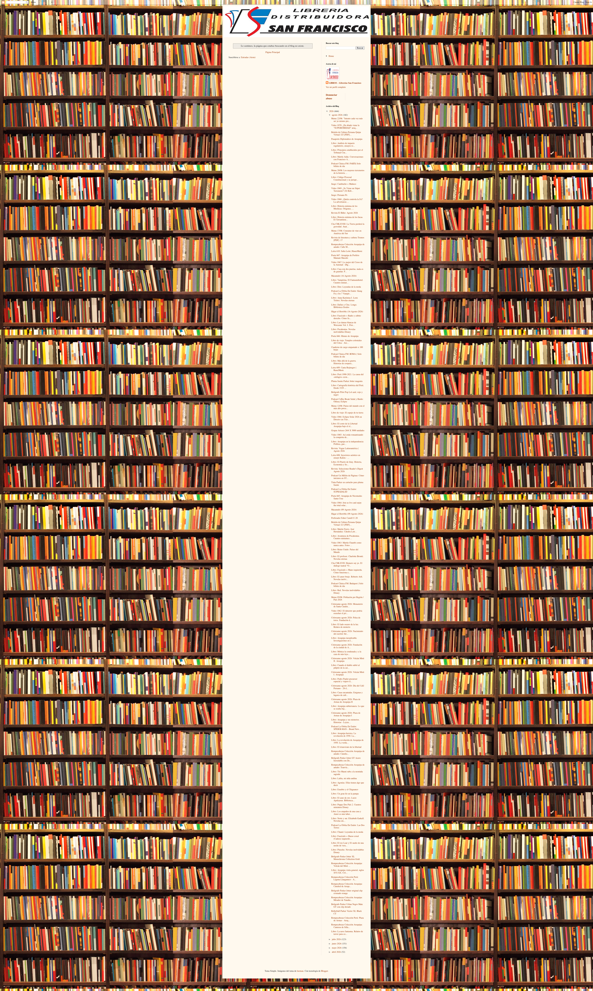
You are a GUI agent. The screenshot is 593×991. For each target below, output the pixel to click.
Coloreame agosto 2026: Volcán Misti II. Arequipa (347, 659)
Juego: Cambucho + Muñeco (343, 183)
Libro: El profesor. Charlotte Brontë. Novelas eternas (347, 557)
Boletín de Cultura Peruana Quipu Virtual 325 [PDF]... (346, 133)
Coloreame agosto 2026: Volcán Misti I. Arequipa (347, 673)
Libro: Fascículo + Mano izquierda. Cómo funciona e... (346, 571)
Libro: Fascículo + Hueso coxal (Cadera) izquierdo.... (345, 837)
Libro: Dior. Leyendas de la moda (346, 286)
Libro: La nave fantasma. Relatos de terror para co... (347, 932)
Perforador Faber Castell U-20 (344, 517)
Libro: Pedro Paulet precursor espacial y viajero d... (344, 680)
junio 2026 (337, 943)
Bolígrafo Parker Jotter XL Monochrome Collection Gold (345, 858)
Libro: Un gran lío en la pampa (345, 793)
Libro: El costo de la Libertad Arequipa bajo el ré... (344, 425)
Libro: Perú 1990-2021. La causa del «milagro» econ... (347, 375)
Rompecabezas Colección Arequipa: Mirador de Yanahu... (346, 898)
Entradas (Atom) (248, 57)
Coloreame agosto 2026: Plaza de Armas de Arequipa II (345, 700)
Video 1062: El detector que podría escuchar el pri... (346, 612)
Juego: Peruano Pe (339, 195)
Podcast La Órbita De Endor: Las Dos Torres (347, 826)
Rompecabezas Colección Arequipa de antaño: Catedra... (347, 752)
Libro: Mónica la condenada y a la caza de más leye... (346, 653)
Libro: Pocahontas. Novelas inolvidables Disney (343, 330)
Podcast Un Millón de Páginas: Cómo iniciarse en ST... (347, 477)
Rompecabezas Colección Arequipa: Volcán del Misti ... (346, 864)
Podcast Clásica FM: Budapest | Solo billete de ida (347, 584)
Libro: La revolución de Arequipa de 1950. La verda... (347, 741)
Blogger (324, 970)
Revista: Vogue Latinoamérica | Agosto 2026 (345, 449)
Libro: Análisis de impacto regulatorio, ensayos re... (343, 144)
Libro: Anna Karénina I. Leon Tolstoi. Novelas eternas (344, 299)
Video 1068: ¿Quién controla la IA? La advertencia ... (347, 200)
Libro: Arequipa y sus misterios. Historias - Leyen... (345, 721)
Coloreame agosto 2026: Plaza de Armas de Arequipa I (345, 714)
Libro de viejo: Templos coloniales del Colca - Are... (346, 341)
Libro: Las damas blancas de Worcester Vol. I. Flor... (343, 323)
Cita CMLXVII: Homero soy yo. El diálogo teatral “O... (346, 564)
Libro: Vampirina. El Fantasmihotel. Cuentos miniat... (347, 281)
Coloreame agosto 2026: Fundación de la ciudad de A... (346, 646)
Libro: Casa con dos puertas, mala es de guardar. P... (347, 270)
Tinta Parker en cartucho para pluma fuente (347, 483)
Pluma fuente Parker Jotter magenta (346, 381)
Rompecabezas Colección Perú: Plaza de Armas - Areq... (347, 919)
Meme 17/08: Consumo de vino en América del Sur (346, 232)
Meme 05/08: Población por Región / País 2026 (347, 598)
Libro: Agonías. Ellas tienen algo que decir (347, 784)
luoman (300, 970)
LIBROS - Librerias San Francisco (345, 82)
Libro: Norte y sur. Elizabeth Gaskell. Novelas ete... (347, 819)
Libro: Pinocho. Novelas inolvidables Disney (347, 851)
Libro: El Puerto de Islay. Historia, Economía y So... (346, 463)
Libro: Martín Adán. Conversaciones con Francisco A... (347, 158)
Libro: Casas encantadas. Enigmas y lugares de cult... (347, 693)
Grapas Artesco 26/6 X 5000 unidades (347, 430)
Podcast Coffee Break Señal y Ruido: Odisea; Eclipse (347, 400)
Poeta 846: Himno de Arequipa (344, 336)
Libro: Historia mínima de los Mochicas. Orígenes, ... (344, 207)
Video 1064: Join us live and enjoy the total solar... (346, 504)
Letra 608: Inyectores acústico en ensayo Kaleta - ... (345, 456)
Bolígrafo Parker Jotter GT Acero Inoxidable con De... (346, 759)
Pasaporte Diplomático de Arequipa (346, 138)
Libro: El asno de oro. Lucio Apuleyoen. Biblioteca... (343, 799)
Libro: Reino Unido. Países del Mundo (344, 550)
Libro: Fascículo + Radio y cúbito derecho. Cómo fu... (346, 317)
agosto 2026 (337, 114)
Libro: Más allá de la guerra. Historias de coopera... (343, 362)
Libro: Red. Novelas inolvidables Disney (345, 591)
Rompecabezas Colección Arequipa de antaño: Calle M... (347, 245)
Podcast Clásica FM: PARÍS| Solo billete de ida (346, 165)
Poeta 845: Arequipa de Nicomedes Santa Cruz (346, 497)
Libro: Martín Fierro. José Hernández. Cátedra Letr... (344, 530)
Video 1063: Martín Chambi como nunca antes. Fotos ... (346, 544)
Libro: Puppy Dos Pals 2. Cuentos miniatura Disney (346, 806)
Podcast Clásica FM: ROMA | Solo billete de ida (346, 355)
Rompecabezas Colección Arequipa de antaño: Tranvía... (347, 766)
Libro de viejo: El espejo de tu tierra (347, 412)
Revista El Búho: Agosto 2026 (344, 212)
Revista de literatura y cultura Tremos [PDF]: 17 (347, 239)
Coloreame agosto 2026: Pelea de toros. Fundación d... (345, 619)
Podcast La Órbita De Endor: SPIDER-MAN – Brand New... (346, 727)
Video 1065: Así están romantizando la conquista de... (347, 436)
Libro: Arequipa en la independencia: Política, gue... (347, 443)
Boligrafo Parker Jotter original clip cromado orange (346, 892)
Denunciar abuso (331, 96)
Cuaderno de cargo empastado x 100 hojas (347, 348)
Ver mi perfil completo (336, 87)
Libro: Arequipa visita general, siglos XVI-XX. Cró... (347, 871)
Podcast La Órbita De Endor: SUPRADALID (344, 490)
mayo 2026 (337, 947)
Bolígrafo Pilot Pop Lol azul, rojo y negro (347, 393)
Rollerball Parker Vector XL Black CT (346, 912)
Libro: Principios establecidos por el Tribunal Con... (347, 151)
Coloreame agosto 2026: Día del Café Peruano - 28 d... (347, 687)
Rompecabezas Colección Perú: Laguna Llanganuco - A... (344, 878)
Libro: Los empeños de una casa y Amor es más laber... (346, 812)
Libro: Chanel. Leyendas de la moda (347, 831)
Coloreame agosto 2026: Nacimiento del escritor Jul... (347, 632)
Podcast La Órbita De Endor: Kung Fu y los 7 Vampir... (346, 292)
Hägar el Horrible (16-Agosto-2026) (347, 311)
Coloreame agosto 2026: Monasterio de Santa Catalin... (347, 605)
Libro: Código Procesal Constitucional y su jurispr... (344, 178)
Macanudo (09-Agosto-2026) (344, 509)
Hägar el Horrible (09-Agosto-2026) (347, 513)
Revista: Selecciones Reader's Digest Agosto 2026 (347, 470)
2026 (331, 111)
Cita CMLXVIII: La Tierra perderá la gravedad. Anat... (347, 225)
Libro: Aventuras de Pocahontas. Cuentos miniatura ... (345, 537)
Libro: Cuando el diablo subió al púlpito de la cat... (345, 666)
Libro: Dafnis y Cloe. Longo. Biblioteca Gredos (344, 306)
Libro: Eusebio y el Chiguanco (344, 789)
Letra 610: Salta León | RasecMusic (346, 251)
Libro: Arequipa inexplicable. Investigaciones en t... (344, 639)
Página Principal (272, 52)
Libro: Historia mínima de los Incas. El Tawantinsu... (347, 218)
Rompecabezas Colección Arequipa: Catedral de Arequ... (346, 885)
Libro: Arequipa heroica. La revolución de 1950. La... (343, 734)
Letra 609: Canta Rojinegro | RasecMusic (343, 369)
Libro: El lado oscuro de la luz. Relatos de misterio (345, 625)
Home (331, 56)
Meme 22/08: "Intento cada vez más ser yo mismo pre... (347, 119)
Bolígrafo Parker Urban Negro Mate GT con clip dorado (347, 905)
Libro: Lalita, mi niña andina (344, 778)
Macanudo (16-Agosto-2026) (344, 275)
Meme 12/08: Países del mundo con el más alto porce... (347, 407)
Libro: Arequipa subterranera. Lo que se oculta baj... (347, 707)
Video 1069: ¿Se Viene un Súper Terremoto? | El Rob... (345, 189)
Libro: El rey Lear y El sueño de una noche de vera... (347, 844)
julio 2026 (336, 939)
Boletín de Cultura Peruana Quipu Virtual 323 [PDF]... (346, 523)
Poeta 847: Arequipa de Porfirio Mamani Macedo (345, 256)
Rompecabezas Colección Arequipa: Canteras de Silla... (346, 926)
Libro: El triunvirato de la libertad (346, 746)
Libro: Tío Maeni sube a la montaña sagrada (347, 773)
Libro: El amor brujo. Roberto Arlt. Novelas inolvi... (347, 578)
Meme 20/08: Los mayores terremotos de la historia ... (347, 171)
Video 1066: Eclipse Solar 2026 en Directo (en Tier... (346, 418)
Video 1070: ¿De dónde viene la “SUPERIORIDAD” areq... (345, 126)
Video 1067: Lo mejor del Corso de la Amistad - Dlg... (346, 263)
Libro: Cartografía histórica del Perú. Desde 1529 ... (347, 386)
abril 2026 (336, 951)
